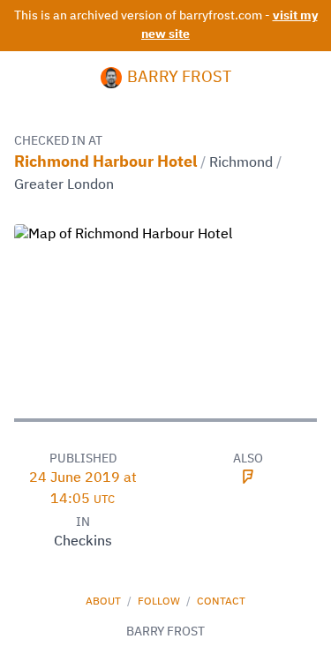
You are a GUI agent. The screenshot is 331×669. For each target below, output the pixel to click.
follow (160, 602)
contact (221, 602)
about (105, 602)
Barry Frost (179, 78)
